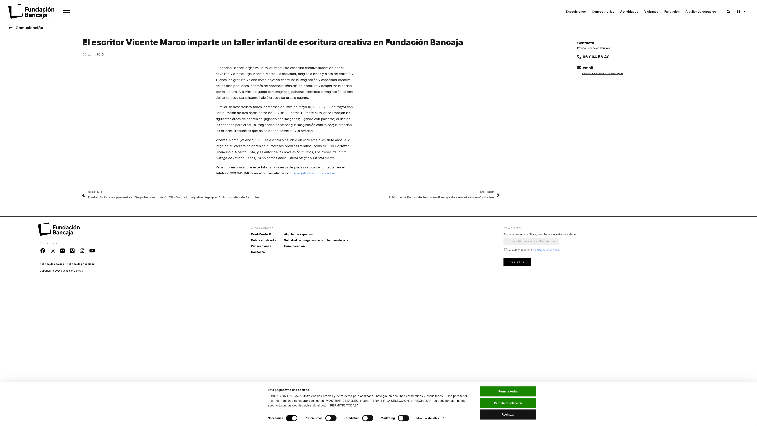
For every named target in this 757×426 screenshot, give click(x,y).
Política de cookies (52, 264)
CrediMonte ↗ (261, 234)
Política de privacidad (81, 264)
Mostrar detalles (427, 418)
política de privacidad (546, 249)
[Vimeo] (72, 251)
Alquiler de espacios (700, 11)
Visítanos (651, 11)
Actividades (629, 11)
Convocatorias (603, 11)
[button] (728, 11)
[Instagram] (82, 251)
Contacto (258, 252)
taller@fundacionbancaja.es (314, 173)
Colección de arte (263, 240)
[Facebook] (43, 251)
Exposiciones (576, 11)
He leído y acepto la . (533, 249)
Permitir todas (508, 391)
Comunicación (29, 27)
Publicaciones (261, 246)
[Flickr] (62, 251)
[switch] (331, 418)
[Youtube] (92, 251)
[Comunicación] (10, 28)
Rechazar (508, 414)
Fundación (672, 11)
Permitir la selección (508, 403)
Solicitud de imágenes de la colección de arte (316, 240)
